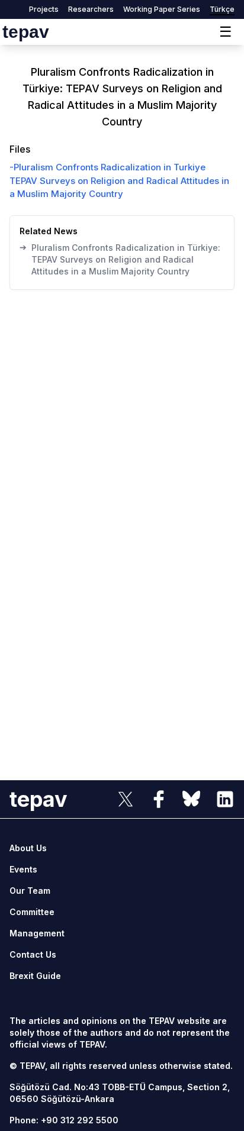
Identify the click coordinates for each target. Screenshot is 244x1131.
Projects (44, 9)
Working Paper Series (161, 9)
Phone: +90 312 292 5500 (63, 1120)
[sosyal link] (125, 799)
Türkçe (222, 9)
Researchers (91, 9)
